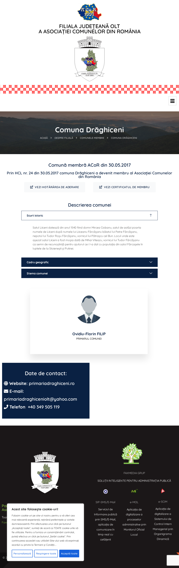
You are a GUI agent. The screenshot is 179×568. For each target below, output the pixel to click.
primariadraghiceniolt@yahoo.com (40, 399)
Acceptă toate (69, 553)
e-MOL (134, 502)
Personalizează (22, 553)
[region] (45, 532)
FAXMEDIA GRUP (134, 473)
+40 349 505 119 (44, 407)
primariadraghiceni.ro (51, 383)
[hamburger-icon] (172, 100)
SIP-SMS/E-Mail (105, 502)
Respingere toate (46, 553)
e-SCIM (162, 501)
